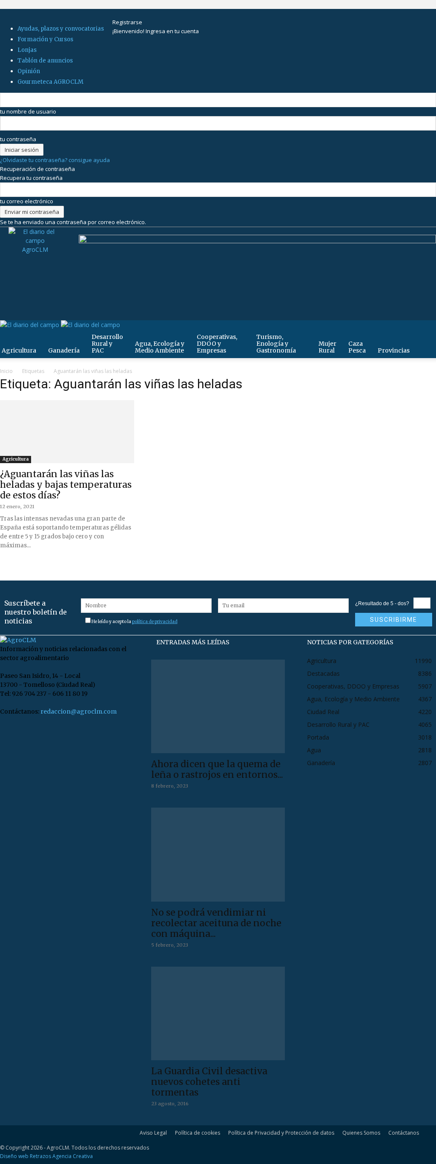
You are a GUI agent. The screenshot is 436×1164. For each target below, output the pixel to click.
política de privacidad (155, 621)
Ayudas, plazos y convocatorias (60, 28)
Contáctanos (403, 1132)
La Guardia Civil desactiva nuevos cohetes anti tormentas (209, 1081)
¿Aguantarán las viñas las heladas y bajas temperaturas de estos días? (66, 484)
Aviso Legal (153, 1132)
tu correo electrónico (26, 201)
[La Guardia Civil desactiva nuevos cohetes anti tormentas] (218, 1013)
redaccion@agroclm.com (78, 711)
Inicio (6, 371)
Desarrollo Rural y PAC (107, 343)
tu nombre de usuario (28, 111)
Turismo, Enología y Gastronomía (276, 343)
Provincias (394, 350)
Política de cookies (197, 1132)
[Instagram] (129, 13)
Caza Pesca (357, 347)
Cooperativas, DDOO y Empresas (217, 343)
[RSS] (135, 13)
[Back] (158, 13)
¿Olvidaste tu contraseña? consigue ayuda (55, 160)
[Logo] (30, 325)
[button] (426, 331)
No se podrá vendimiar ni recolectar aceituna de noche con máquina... (216, 923)
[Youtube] (145, 13)
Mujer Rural (327, 347)
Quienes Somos (361, 1132)
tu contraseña (18, 139)
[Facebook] (123, 13)
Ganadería (64, 350)
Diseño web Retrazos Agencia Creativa (46, 1156)
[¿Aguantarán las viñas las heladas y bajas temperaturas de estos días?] (67, 433)
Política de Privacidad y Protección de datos (281, 1132)
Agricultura (16, 459)
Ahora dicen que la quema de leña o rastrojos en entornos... (217, 769)
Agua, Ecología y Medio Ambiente (159, 347)
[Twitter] (140, 13)
